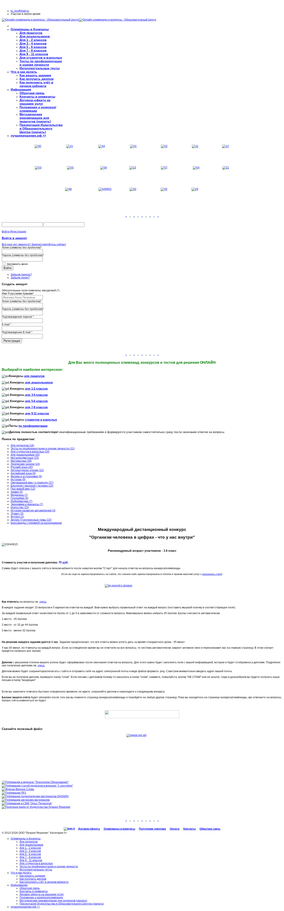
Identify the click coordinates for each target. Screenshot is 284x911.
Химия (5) (17, 491)
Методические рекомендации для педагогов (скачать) (35, 117)
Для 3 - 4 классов (33, 43)
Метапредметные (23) (25, 457)
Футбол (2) (17, 516)
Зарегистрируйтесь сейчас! (49, 244)
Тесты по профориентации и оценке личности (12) (43, 448)
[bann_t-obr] (35, 782)
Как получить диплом (36, 79)
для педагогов (34, 376)
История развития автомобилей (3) (33, 510)
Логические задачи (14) (25, 464)
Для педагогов (31, 33)
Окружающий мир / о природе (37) (32, 482)
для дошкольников (39, 382)
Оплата (174, 828)
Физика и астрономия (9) (26, 476)
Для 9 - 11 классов (34, 54)
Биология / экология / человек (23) (32, 485)
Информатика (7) (21, 501)
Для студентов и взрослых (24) (30, 451)
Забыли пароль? (21, 274)
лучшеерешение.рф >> (28, 135)
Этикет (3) (17, 513)
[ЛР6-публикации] (35, 796)
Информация (21, 89)
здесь (42, 601)
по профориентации (32, 425)
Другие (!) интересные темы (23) (31, 519)
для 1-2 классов (36, 388)
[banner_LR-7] (26, 799)
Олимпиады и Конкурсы (30, 29)
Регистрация (12, 340)
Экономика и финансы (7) (27, 504)
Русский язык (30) (22, 467)
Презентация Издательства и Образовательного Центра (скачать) (41, 128)
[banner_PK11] (36, 806)
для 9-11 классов (37, 413)
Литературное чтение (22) (27, 470)
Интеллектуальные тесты (40, 68)
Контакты (189, 828)
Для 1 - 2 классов (33, 40)
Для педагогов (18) (22, 445)
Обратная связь (32, 93)
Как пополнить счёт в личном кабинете (36, 84)
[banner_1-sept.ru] (37, 785)
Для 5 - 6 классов (33, 47)
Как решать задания (35, 75)
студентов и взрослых (41, 419)
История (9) (18, 479)
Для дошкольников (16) (25, 454)
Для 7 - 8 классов (33, 50)
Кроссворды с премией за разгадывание (36, 522)
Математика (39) (21, 460)
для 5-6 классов (36, 401)
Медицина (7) (19, 495)
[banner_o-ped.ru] (27, 803)
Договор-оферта (89, 828)
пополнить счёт (211, 574)
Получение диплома (152, 828)
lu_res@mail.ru (20, 10)
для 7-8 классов (36, 407)
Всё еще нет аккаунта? (17, 244)
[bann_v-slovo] (18, 789)
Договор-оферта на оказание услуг (35, 101)
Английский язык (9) (23, 473)
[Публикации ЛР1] (14, 792)
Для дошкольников (35, 36)
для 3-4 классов (36, 395)
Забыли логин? (20, 277)
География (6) (19, 498)
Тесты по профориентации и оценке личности (41, 62)
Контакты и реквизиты (37, 96)
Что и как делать (24, 71)
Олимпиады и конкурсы (119, 828)
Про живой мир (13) (23, 488)
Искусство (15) (20, 507)
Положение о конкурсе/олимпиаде (41, 897)
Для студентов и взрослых (41, 57)
